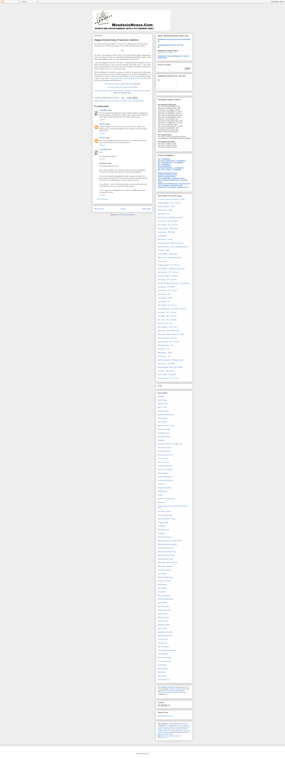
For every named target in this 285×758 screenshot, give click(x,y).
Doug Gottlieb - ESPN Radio (168, 254)
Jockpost (161, 484)
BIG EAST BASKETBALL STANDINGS (172, 161)
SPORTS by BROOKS (165, 599)
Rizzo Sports (162, 588)
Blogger (146, 753)
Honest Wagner (163, 473)
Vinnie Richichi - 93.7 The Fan (168, 378)
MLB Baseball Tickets (165, 716)
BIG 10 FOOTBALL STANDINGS (169, 170)
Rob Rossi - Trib (163, 349)
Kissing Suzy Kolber (165, 488)
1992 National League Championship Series (119, 84)
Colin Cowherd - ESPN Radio (168, 228)
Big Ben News (163, 404)
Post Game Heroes (164, 570)
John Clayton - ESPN (165, 298)
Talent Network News (165, 635)
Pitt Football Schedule (171, 691)
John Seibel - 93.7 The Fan (167, 305)
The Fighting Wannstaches (167, 650)
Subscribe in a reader (165, 52)
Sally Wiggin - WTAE (165, 352)
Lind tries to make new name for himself (121, 87)
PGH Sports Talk (163, 530)
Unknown (102, 124)
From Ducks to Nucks (165, 455)
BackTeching (162, 400)
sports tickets (183, 723)
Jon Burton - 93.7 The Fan (167, 312)
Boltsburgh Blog (163, 411)
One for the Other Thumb (167, 519)
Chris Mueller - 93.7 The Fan (168, 225)
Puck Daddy (162, 573)
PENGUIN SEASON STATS (167, 173)
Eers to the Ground (164, 447)
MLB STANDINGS (164, 166)
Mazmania (161, 502)
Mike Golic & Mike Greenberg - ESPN (171, 334)
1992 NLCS (103, 101)
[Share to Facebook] (134, 98)
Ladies (160, 495)
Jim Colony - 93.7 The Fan (167, 279)
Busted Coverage (164, 429)
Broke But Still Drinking (166, 415)
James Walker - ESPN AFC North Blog (171, 269)
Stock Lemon (162, 628)
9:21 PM (102, 159)
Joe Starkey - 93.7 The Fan (167, 290)
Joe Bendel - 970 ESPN (166, 287)
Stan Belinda (139, 101)
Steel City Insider (164, 606)
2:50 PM (102, 120)
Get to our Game (164, 462)
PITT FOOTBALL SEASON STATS (170, 185)
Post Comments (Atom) (127, 215)
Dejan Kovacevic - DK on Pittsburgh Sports (173, 247)
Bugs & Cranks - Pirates (166, 425)
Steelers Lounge (163, 617)
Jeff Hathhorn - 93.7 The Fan (168, 272)
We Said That (162, 668)
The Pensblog (163, 654)
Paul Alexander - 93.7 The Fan (168, 342)
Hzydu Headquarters (165, 477)
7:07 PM (102, 133)
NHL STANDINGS (164, 159)
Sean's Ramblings (164, 595)
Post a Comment (102, 199)
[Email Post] (122, 98)
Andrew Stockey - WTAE (166, 206)
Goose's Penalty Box (165, 466)
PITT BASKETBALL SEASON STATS (171, 178)
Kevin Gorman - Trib (165, 323)
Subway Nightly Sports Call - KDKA (170, 367)
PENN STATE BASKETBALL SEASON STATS (174, 184)
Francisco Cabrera (121, 101)
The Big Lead (162, 643)
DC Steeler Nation (164, 436)
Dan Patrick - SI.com (165, 239)
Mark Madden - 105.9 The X (168, 327)
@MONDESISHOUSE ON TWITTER (170, 45)
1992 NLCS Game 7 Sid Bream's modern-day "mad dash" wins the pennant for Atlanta (122, 91)
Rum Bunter (162, 592)
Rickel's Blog (162, 584)
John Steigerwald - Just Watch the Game (172, 309)
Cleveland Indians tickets (172, 729)
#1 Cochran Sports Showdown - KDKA (171, 199)
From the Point (163, 458)
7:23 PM (102, 145)
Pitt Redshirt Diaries (165, 537)
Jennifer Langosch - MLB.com (168, 276)
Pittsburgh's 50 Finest (165, 559)
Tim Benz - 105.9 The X (166, 371)
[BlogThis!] (130, 98)
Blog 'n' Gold (162, 407)
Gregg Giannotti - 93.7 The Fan (169, 265)
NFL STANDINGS (164, 164)
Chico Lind (111, 101)
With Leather (162, 676)
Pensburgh (161, 526)
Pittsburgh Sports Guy (165, 548)
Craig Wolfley (162, 236)
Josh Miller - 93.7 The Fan (167, 316)
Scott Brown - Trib (164, 356)
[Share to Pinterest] (136, 98)
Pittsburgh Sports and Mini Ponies (170, 541)
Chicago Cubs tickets (175, 730)
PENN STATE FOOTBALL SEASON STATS (173, 187)
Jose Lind (131, 101)
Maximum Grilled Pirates (166, 499)
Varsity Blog (162, 665)
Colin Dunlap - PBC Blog (166, 232)
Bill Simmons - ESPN (165, 210)
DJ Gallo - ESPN (163, 250)
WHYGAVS (161, 672)
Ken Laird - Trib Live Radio (167, 320)
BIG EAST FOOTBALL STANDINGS (171, 168)
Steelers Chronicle (164, 610)
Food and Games (164, 451)
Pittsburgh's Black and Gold (167, 562)
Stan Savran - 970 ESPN (166, 363)
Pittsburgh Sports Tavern (166, 555)
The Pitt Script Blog (164, 657)
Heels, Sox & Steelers (165, 469)
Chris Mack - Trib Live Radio (168, 221)
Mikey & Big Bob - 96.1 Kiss (167, 338)
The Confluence (163, 647)
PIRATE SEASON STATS (167, 177)
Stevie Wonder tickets (165, 734)
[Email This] (128, 98)
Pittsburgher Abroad (165, 566)
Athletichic (161, 396)
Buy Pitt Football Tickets (177, 689)
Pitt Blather (161, 533)
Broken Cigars (163, 418)
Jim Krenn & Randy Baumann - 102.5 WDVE (173, 283)
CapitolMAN (103, 110)
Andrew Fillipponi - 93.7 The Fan (169, 203)
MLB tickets (176, 727)
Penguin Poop (163, 522)
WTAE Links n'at (163, 679)
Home (123, 209)
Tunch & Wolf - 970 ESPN (167, 374)
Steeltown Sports (164, 625)
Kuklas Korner (163, 491)
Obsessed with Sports (165, 515)
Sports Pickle (162, 603)
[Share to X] (132, 98)
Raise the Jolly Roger (165, 577)
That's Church (163, 639)
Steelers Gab (162, 614)
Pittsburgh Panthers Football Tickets (170, 692)
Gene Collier (162, 261)
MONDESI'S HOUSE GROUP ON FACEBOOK (174, 39)
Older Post (146, 209)
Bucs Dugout (162, 422)
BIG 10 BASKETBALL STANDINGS (170, 162)
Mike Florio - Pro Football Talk (168, 331)
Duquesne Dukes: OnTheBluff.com (170, 444)
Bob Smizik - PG (163, 214)
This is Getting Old (164, 661)
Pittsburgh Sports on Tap (166, 552)
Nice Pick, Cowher (164, 511)
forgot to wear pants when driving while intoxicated (127, 78)
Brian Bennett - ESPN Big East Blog (170, 217)
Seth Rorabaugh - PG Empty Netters (170, 360)
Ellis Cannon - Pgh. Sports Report (169, 257)
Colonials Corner (164, 433)
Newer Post (99, 209)
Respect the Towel (164, 581)
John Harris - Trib (164, 301)
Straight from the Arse (165, 632)
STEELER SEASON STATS (167, 175)
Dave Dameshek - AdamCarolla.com (170, 243)
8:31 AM (102, 195)
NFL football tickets (171, 725)
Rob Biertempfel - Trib (165, 345)
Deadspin (161, 440)
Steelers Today (163, 621)
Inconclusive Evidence (165, 480)
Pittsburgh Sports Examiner (167, 544)
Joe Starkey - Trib (164, 294)
